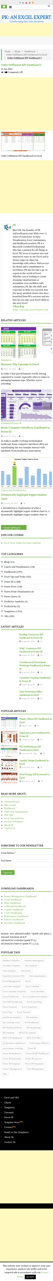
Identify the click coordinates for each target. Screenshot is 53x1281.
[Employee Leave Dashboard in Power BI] (9, 737)
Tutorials (9, 1112)
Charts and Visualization (13, 490)
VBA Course (10, 805)
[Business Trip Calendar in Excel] (26, 342)
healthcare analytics (12, 1017)
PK (14, 225)
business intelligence (34, 960)
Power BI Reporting (12, 1058)
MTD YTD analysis (27, 1032)
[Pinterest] (20, 306)
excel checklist (37, 991)
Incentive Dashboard (14, 922)
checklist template (11, 965)
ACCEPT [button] (30, 1277)
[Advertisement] (26, 104)
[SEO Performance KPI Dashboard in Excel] (9, 751)
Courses (10, 1127)
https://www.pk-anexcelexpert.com (30, 309)
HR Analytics (32, 1017)
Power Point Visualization (17, 591)
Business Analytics (11, 960)
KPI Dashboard (32, 1022)
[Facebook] (13, 306)
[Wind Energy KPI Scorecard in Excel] (9, 778)
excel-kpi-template (12, 986)
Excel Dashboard (10, 996)
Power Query (10, 596)
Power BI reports (33, 1058)
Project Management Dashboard (20, 896)
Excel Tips (7, 1012)
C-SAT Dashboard (13, 912)
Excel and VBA (11, 1097)
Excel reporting (34, 1001)
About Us (9, 1137)
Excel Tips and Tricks (14, 576)
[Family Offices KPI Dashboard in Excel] (9, 723)
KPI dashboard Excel (12, 1027)
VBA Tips (8, 814)
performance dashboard (14, 1043)
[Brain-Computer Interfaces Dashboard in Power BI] (26, 405)
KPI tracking (8, 1032)
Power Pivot (10, 586)
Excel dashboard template (35, 996)
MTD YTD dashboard (12, 1037)
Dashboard (29, 51)
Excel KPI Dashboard (12, 1001)
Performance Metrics (39, 1043)
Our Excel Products (13, 821)
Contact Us (9, 828)
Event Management (12, 981)
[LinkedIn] (18, 306)
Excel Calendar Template (14, 991)
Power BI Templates (34, 1063)
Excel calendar (32, 986)
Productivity (10, 606)
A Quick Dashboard (13, 909)
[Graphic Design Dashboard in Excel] (9, 764)
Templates (6, 359)
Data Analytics (9, 970)
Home (8, 51)
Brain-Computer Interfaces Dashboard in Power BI (25, 429)
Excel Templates (29, 1006)
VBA (6, 616)
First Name (6, 860)
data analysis (31, 965)
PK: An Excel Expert (26, 17)
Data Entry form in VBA (14, 975)
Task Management (35, 1068)
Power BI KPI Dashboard (37, 1053)
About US (8, 824)
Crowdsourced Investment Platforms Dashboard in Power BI (34, 665)
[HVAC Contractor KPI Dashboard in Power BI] (9, 652)
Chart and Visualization (16, 811)
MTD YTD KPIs (34, 1037)
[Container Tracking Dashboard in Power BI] (9, 682)
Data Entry (26, 970)
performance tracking (13, 1048)
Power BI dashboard (12, 1053)
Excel (27, 981)
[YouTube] (23, 306)
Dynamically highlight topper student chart (24, 496)
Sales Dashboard (12, 902)
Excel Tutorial (23, 1012)
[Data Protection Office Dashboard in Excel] (9, 696)
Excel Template (10, 1006)
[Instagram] (15, 306)
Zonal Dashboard (12, 899)
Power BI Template (11, 1063)
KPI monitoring (33, 1027)
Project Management (12, 1068)
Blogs (17, 51)
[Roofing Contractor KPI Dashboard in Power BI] (9, 638)
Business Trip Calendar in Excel (20, 364)
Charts (7, 1102)
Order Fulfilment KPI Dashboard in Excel (26, 54)
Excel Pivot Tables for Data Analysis (22, 542)
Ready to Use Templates (16, 1132)
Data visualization (37, 975)
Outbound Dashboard (15, 906)
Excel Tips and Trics (14, 818)
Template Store (13, 1122)
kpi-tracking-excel (11, 1022)
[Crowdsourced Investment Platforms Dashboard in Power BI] (9, 666)
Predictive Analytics (14, 601)
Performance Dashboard (16, 916)
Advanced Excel (12, 801)
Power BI (17, 423)
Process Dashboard (13, 919)
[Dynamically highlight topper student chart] (26, 473)
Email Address (8, 853)
